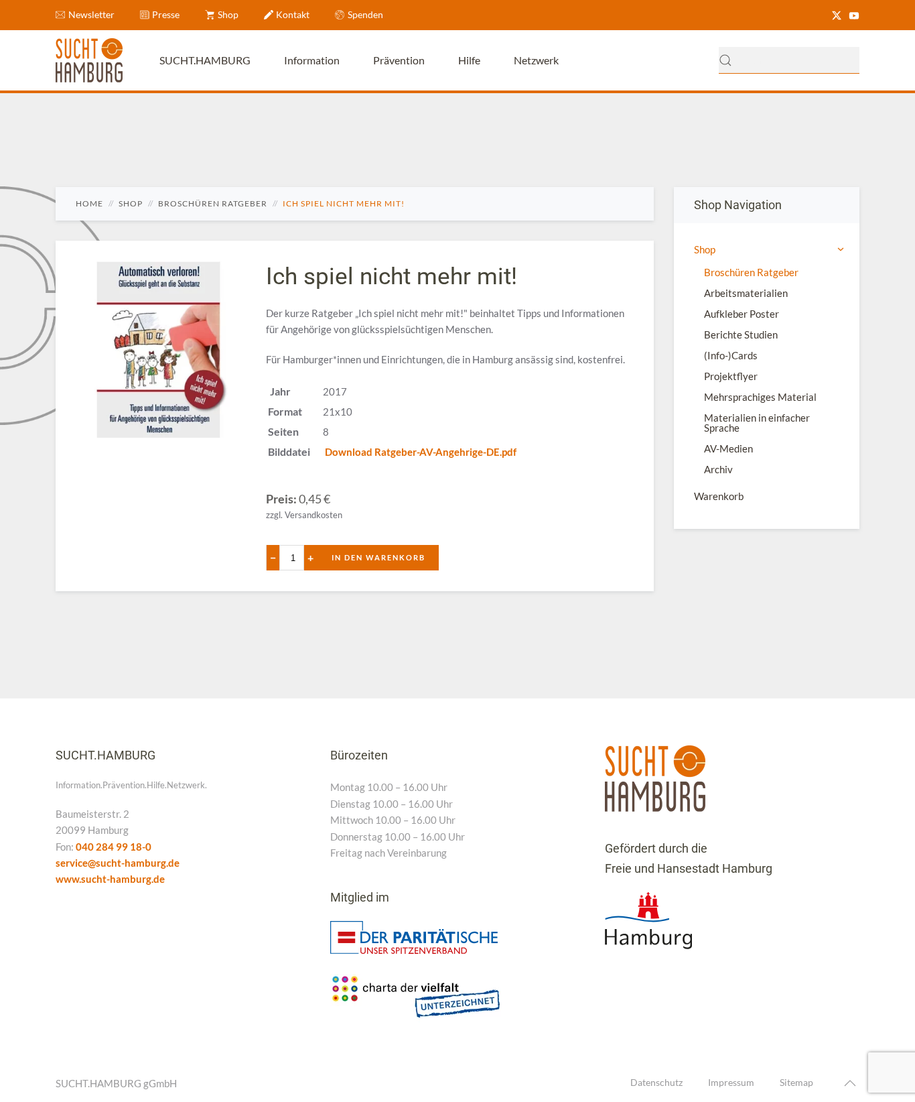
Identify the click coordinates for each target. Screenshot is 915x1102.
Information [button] (312, 60)
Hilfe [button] (469, 60)
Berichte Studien (741, 334)
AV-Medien (728, 448)
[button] (850, 1083)
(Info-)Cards (731, 355)
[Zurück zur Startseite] (89, 60)
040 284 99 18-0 (113, 847)
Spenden (365, 14)
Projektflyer (731, 376)
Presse (166, 14)
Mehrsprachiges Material (760, 397)
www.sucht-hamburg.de (110, 879)
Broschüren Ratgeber (751, 272)
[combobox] (789, 60)
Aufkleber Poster (741, 314)
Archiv (718, 469)
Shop (228, 14)
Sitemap (796, 1082)
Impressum (731, 1082)
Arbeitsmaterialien (746, 293)
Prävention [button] (399, 60)
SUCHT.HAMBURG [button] (205, 60)
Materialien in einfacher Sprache (757, 423)
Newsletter (91, 14)
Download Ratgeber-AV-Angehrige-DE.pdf (420, 452)
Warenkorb (719, 496)
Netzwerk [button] (536, 60)
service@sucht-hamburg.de (118, 863)
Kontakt (292, 14)
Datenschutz (656, 1082)
